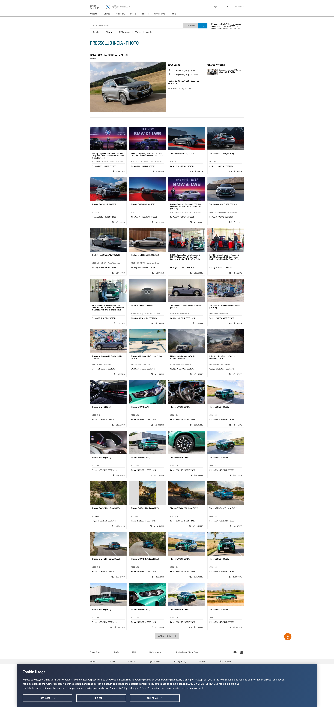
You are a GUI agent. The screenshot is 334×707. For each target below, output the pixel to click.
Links (112, 661)
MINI (134, 652)
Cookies (203, 661)
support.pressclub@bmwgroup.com (225, 28)
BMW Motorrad (156, 652)
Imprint (131, 661)
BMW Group (95, 652)
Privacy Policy (180, 661)
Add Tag (191, 25)
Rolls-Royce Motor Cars (187, 652)
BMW (116, 652)
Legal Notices (154, 661)
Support (93, 661)
